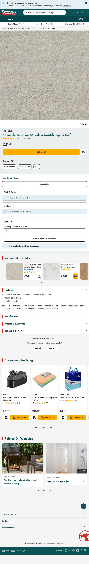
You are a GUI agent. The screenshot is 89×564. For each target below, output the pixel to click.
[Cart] (86, 12)
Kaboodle (7, 131)
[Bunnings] (9, 14)
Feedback (51, 544)
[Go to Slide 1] (41, 282)
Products (11, 28)
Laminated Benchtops (46, 28)
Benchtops (31, 28)
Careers (60, 544)
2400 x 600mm (9, 167)
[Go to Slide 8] (52, 427)
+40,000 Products (46, 24)
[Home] (4, 28)
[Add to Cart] (75, 276)
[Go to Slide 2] (43, 282)
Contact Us (40, 544)
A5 (36, 167)
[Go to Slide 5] (45, 427)
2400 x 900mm (25, 167)
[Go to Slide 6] (47, 427)
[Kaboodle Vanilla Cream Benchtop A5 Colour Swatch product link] (51, 271)
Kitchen (21, 28)
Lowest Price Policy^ (16, 24)
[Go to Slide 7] (50, 427)
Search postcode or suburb (15, 227)
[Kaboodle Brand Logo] (83, 124)
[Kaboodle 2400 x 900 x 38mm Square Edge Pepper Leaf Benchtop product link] (14, 271)
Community (29, 544)
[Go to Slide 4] (43, 427)
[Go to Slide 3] (46, 282)
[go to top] (83, 506)
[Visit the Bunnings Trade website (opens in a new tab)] (82, 19)
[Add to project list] (83, 152)
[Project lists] (82, 12)
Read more (67, 6)
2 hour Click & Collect (75, 24)
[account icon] (77, 12)
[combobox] (44, 12)
